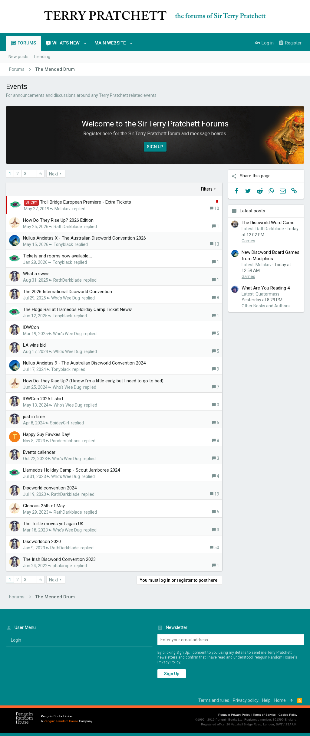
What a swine (36, 273)
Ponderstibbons (65, 440)
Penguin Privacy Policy (234, 714)
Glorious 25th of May (44, 506)
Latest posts (252, 211)
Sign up (171, 673)
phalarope (62, 565)
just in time (34, 416)
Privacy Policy (168, 662)
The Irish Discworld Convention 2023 (59, 559)
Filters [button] (207, 189)
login (16, 640)
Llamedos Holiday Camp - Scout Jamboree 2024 (71, 470)
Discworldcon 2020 (42, 541)
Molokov (62, 208)
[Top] (291, 700)
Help (266, 700)
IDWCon (31, 327)
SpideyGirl (59, 422)
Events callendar (39, 452)
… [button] (32, 173)
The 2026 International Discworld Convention (67, 291)
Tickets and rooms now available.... (57, 256)
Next (53, 174)
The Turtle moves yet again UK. (53, 523)
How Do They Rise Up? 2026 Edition (58, 220)
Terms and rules (213, 700)
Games (248, 240)
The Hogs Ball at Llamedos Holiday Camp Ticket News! (77, 309)
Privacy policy (246, 700)
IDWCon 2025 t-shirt (43, 398)
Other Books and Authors (266, 305)
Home (280, 700)
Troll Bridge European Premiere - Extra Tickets (85, 202)
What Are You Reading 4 (266, 288)
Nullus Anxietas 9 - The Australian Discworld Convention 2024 (84, 363)
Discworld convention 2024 (50, 488)
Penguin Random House (61, 721)
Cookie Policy (288, 714)
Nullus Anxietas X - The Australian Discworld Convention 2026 (84, 238)
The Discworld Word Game (268, 222)
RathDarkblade (68, 226)
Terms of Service (264, 714)
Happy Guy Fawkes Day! (46, 434)
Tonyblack (63, 244)
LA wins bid (34, 345)
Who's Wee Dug (65, 298)
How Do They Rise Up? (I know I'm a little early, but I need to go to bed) (93, 381)
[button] (85, 43)
